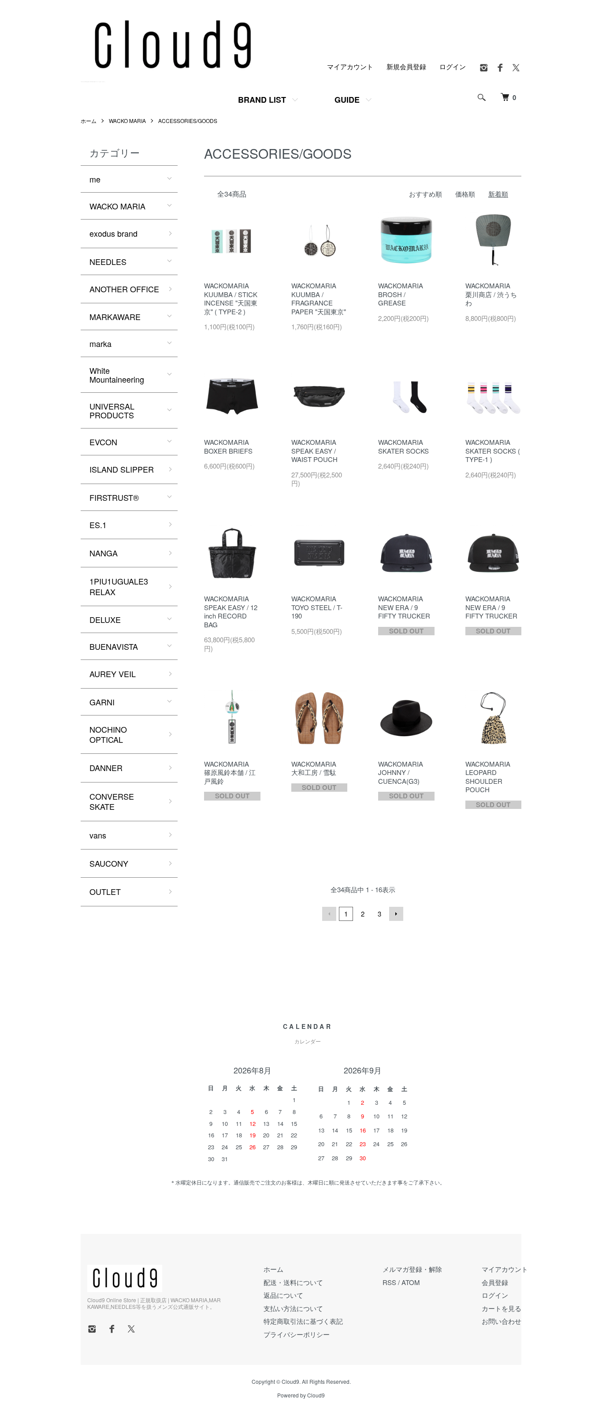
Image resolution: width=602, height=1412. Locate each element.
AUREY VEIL (112, 673)
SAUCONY (108, 863)
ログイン (452, 66)
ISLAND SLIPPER (121, 469)
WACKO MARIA (127, 120)
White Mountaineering (116, 375)
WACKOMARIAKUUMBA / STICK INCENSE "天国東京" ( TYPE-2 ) (230, 298)
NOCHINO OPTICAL (108, 734)
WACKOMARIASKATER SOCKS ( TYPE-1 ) (492, 450)
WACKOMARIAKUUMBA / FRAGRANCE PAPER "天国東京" (318, 298)
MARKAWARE (115, 316)
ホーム (89, 120)
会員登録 (495, 1282)
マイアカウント (350, 66)
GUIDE (347, 99)
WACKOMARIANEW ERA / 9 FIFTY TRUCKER (404, 607)
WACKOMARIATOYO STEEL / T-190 (316, 607)
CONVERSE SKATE (111, 801)
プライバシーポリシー (297, 1334)
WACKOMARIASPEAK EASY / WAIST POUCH (314, 450)
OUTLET (105, 891)
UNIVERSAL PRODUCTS (111, 410)
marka (100, 343)
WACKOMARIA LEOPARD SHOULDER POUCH (487, 776)
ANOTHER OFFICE (124, 288)
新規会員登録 (406, 66)
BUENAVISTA (113, 646)
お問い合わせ (501, 1321)
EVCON (103, 441)
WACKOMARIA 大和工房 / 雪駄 (313, 768)
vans (97, 835)
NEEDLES (107, 261)
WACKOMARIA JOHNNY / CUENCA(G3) (400, 772)
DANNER (106, 767)
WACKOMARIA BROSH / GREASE (400, 294)
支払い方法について (293, 1308)
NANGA (103, 553)
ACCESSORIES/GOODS (187, 120)
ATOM (410, 1282)
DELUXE (105, 619)
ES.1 (98, 524)
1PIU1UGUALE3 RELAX (118, 586)
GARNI (102, 702)
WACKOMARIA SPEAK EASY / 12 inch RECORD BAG (230, 611)
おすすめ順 (425, 193)
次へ (396, 914)
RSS (389, 1282)
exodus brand (113, 233)
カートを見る (501, 1308)
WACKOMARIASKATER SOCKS (403, 446)
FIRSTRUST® (114, 497)
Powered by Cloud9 (301, 1395)
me (94, 179)
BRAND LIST (262, 99)
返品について (283, 1295)
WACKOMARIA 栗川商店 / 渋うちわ (491, 294)
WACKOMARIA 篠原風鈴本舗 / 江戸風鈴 (230, 772)
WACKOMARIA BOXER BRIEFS (228, 446)
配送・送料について (293, 1282)
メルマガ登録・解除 (412, 1269)
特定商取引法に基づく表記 (303, 1321)
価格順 (465, 193)
